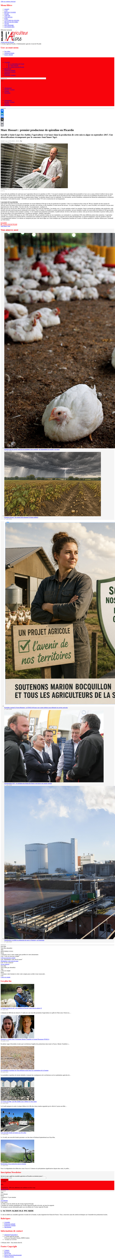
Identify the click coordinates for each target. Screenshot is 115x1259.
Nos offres (7, 51)
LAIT (6, 10)
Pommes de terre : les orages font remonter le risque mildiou (21, 517)
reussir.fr (6, 9)
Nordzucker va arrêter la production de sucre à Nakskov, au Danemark (24, 940)
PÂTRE (6, 14)
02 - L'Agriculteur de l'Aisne (16, 64)
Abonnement (8, 88)
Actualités (7, 62)
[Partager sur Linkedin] (57, 113)
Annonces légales (9, 53)
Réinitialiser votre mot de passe (9, 961)
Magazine (7, 73)
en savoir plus (5, 1189)
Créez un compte (5, 977)
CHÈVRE (7, 15)
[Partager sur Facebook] (57, 116)
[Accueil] (15, 40)
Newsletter (7, 93)
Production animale (9, 70)
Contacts (6, 91)
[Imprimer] (57, 125)
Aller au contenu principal (8, 1)
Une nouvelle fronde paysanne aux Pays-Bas (13, 1132)
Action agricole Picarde (7, 42)
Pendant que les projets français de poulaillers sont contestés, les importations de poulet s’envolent (32, 449)
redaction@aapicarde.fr (11, 1234)
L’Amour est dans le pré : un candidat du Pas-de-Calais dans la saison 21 (21, 1008)
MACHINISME (9, 25)
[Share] (57, 110)
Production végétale (10, 72)
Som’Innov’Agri (5, 226)
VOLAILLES (8, 17)
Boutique (7, 1252)
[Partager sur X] (57, 119)
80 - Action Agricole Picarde (16, 67)
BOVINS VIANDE (10, 12)
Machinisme (7, 68)
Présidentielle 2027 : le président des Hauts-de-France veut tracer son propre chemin (28, 783)
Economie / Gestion (10, 75)
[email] (57, 122)
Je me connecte (5, 964)
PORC (6, 19)
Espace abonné (8, 54)
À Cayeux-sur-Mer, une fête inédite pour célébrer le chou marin (19, 1101)
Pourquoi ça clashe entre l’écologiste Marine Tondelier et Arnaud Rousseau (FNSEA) (25, 1039)
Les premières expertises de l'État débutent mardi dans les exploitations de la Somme (24, 1070)
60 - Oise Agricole (13, 65)
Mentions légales (9, 1256)
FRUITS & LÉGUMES (11, 22)
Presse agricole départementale (13, 1255)
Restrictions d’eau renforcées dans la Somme (13, 1164)
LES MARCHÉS (9, 27)
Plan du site (7, 1253)
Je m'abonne (4, 1200)
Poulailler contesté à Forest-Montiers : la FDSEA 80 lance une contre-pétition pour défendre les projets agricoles (36, 707)
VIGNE (6, 23)
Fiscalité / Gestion (9, 89)
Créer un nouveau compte (8, 958)
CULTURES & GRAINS (11, 20)
